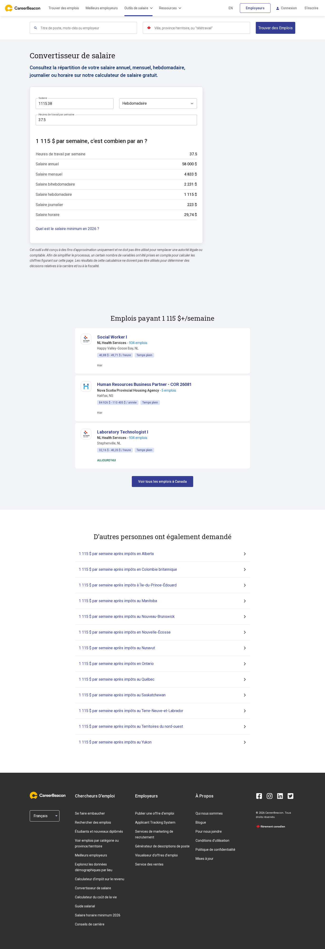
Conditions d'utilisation (212, 840)
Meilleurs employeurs (102, 8)
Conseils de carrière (89, 924)
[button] (112, 337)
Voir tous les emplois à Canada (162, 481)
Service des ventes (149, 864)
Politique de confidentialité (215, 849)
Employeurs (255, 8)
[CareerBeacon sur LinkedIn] (280, 796)
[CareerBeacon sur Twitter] (290, 796)
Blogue (201, 822)
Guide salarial (85, 906)
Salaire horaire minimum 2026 (97, 915)
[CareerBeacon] (47, 796)
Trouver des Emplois (275, 28)
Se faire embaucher (90, 813)
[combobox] (88, 27)
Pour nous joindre (209, 831)
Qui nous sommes (209, 813)
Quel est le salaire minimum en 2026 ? (67, 228)
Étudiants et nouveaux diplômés (99, 831)
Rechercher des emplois (93, 822)
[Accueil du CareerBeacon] (23, 8)
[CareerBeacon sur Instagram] (269, 796)
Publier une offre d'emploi (154, 813)
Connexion (289, 8)
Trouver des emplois (64, 8)
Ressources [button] (168, 8)
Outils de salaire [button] (136, 8)
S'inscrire (311, 8)
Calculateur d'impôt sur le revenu (99, 879)
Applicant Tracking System (155, 822)
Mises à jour (204, 858)
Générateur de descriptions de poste (162, 846)
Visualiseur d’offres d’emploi (156, 855)
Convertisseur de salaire (93, 888)
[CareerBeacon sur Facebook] (259, 796)
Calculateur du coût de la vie (96, 897)
